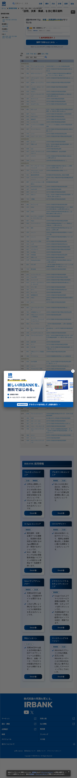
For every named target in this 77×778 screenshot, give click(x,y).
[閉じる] (73, 371)
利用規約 (34, 772)
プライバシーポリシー (47, 772)
